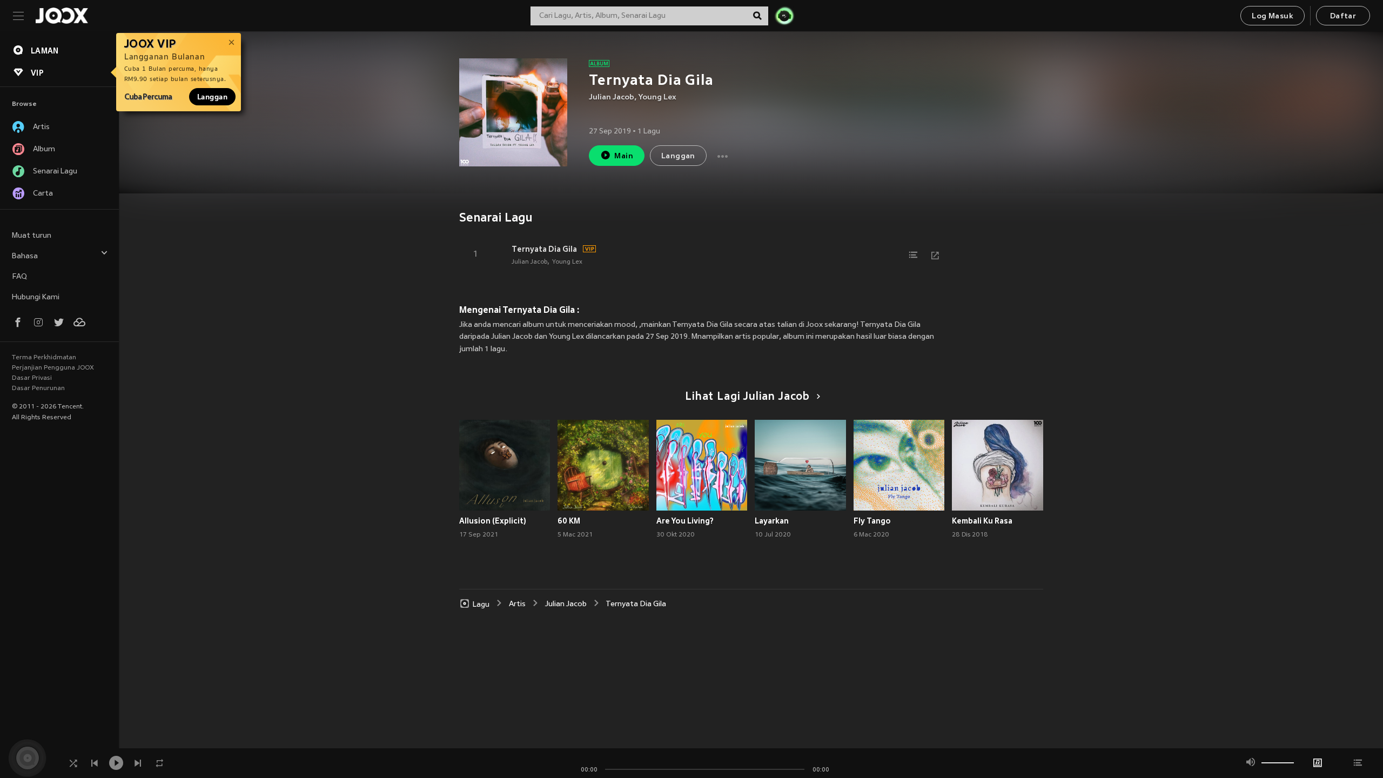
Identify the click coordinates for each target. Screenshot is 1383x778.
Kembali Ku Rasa (982, 521)
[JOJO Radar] (784, 15)
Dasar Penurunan (38, 388)
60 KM (569, 521)
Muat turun (31, 236)
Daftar (1343, 16)
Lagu (481, 604)
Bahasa (25, 256)
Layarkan (772, 521)
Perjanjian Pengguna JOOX (53, 368)
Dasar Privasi (32, 378)
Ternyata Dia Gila (544, 249)
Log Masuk (1272, 16)
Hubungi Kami (35, 297)
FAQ (19, 277)
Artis (517, 604)
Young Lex (657, 97)
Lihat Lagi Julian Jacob (747, 397)
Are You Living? (685, 521)
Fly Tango (872, 521)
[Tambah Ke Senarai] (913, 255)
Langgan (212, 96)
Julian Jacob (611, 97)
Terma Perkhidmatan (44, 357)
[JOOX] (62, 16)
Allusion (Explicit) (492, 521)
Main (623, 156)
